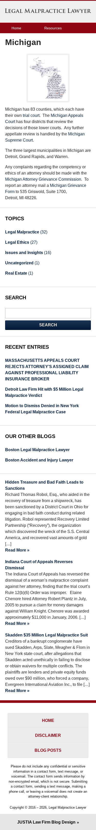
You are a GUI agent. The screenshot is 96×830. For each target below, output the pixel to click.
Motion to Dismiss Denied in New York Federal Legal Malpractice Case (42, 409)
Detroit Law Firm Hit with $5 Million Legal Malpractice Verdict (44, 392)
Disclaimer (48, 735)
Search (48, 325)
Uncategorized (22, 263)
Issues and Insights (28, 252)
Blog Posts (48, 750)
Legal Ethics (21, 242)
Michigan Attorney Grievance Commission (43, 179)
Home (16, 28)
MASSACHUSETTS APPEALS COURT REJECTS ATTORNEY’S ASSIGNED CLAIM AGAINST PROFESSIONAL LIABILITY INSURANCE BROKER (47, 369)
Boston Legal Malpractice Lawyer (37, 450)
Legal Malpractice (26, 232)
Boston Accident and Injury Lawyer (39, 460)
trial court (31, 115)
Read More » (17, 550)
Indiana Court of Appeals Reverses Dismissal (39, 565)
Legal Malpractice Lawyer (48, 11)
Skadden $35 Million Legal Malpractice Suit (46, 635)
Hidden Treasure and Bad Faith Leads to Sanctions (44, 485)
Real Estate (19, 273)
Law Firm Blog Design (46, 822)
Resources (53, 28)
